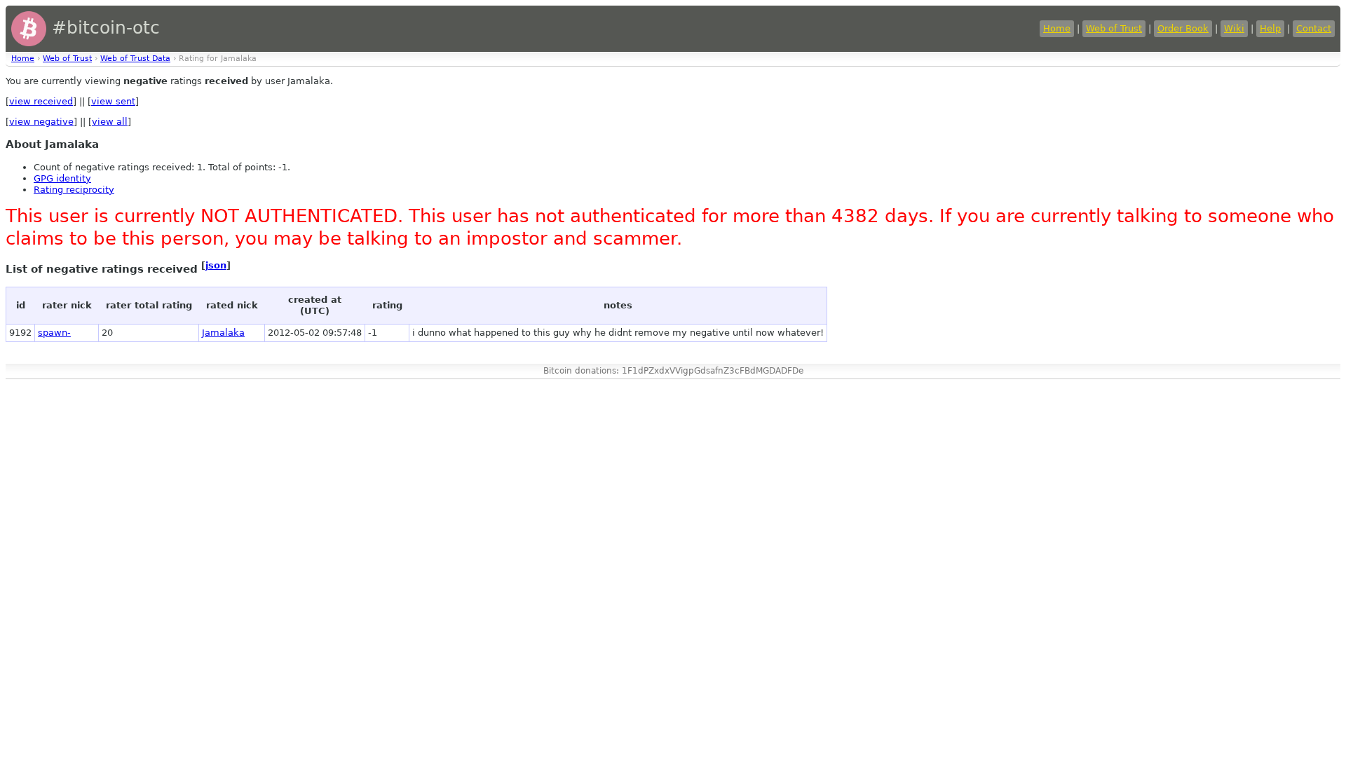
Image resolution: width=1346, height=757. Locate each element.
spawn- (54, 332)
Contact (1313, 28)
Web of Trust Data (135, 58)
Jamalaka (223, 332)
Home (1056, 28)
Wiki (1234, 28)
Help (1270, 28)
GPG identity (62, 178)
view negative (41, 121)
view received (41, 101)
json (215, 265)
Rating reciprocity (74, 189)
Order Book (1183, 28)
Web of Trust (1114, 28)
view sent (113, 101)
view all (110, 121)
